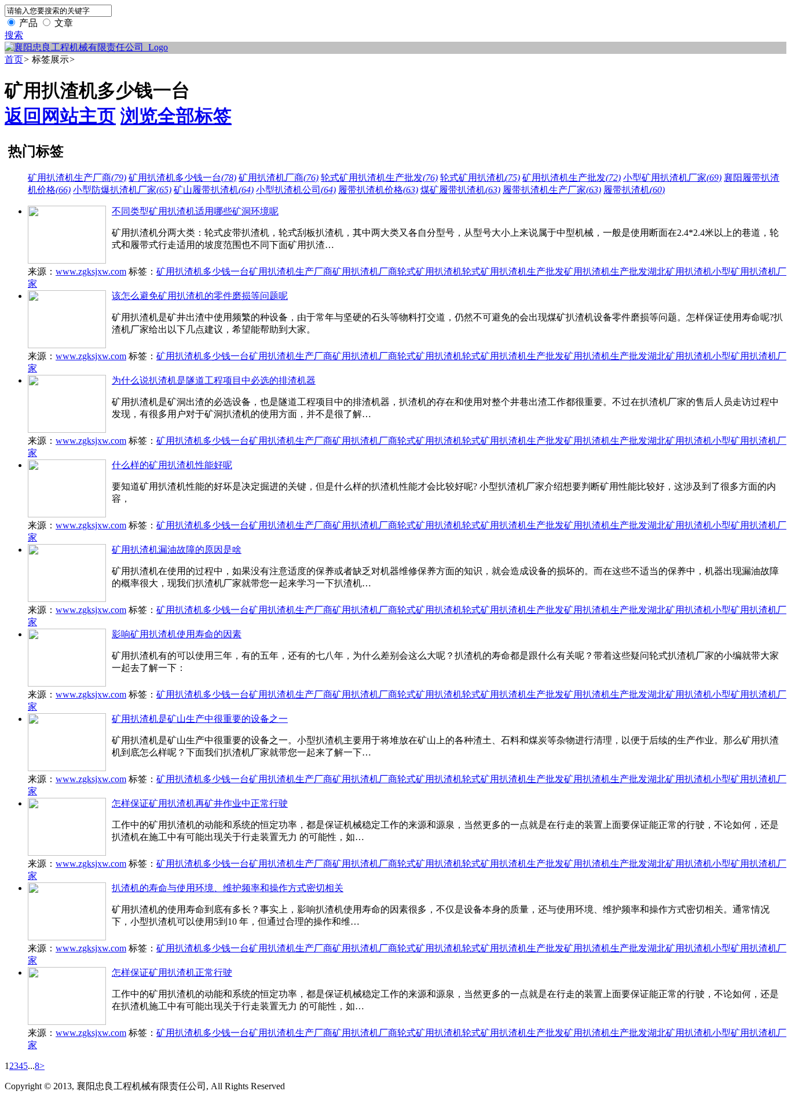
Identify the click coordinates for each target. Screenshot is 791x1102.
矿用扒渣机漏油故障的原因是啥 (176, 549)
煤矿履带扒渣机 (460, 190)
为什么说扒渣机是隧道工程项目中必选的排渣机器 (214, 380)
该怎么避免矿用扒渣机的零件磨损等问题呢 (200, 296)
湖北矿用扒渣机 (679, 271)
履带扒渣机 (634, 190)
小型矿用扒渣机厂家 (672, 178)
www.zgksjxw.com (91, 271)
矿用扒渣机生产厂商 (77, 178)
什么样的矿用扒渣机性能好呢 (172, 465)
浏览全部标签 (176, 115)
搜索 (14, 35)
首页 (14, 59)
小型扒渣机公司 (296, 190)
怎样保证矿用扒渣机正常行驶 (172, 972)
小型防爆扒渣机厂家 (122, 190)
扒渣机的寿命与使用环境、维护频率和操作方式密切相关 (227, 888)
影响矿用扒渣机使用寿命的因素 (176, 634)
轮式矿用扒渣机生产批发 (379, 178)
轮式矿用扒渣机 (480, 178)
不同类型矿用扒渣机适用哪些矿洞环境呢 (195, 211)
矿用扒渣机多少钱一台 (182, 178)
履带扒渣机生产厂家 (552, 190)
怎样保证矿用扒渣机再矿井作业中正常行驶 (200, 803)
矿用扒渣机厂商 (278, 178)
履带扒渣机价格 (378, 190)
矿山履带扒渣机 (214, 190)
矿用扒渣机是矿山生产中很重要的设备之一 (200, 719)
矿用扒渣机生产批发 (571, 178)
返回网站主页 (60, 115)
